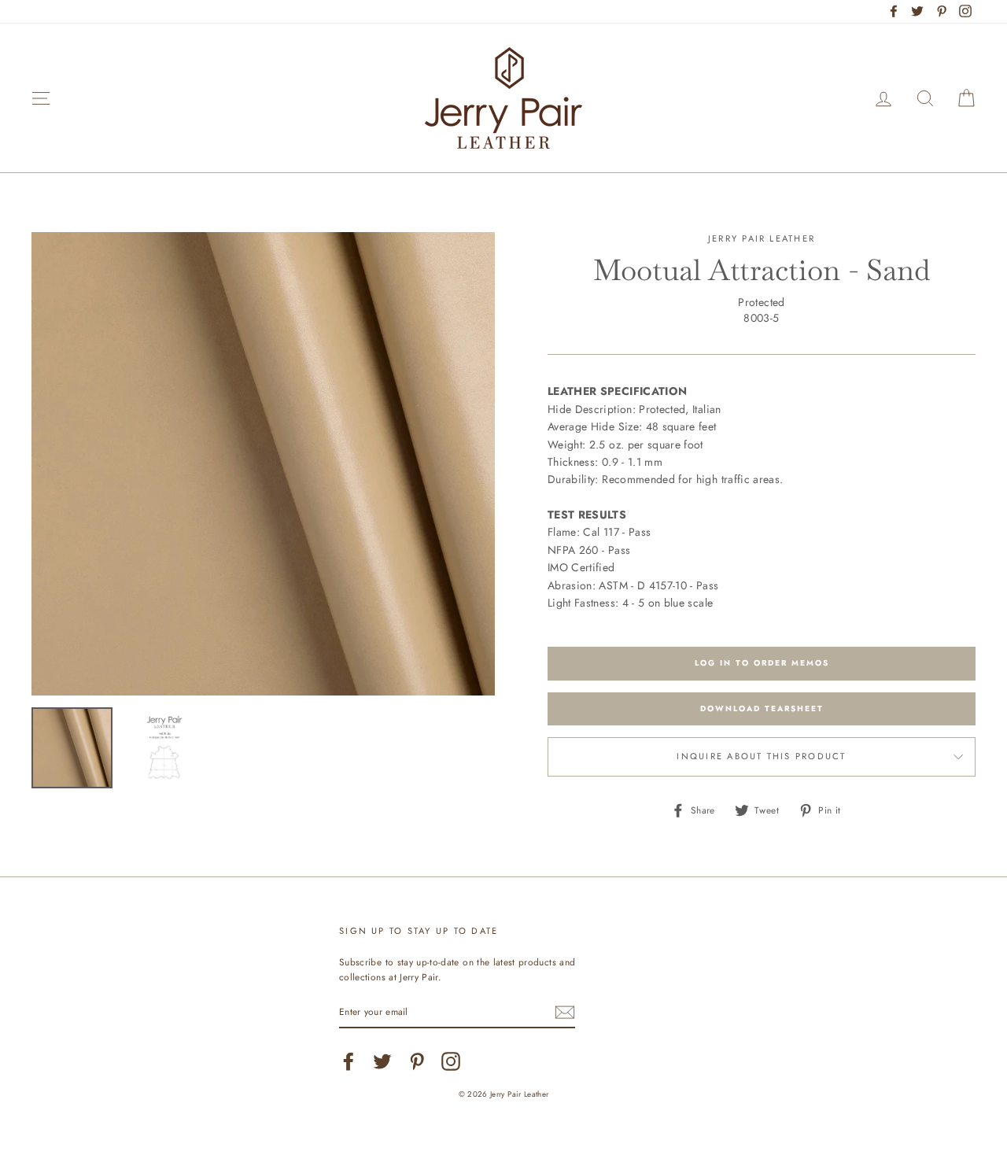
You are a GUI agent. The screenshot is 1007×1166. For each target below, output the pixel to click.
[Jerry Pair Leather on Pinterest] (417, 1061)
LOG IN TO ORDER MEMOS (762, 663)
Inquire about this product (761, 756)
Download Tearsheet (762, 708)
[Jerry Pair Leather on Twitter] (382, 1061)
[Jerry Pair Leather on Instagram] (450, 1061)
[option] (263, 464)
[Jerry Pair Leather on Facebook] (348, 1061)
